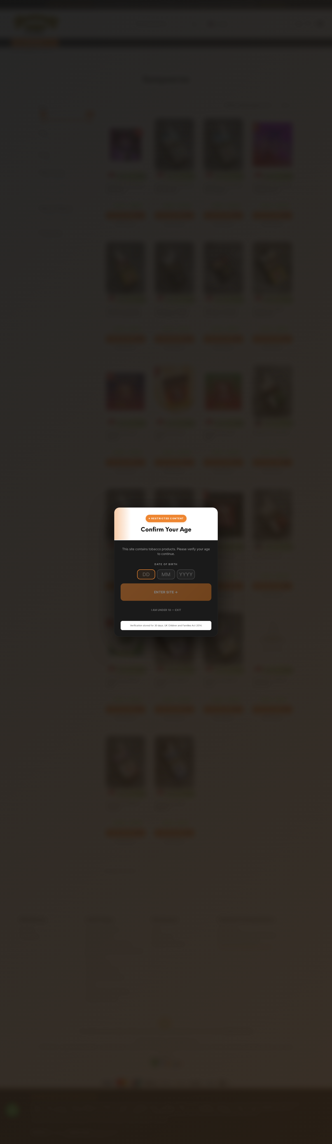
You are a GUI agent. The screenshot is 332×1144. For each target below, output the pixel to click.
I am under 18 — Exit (166, 610)
